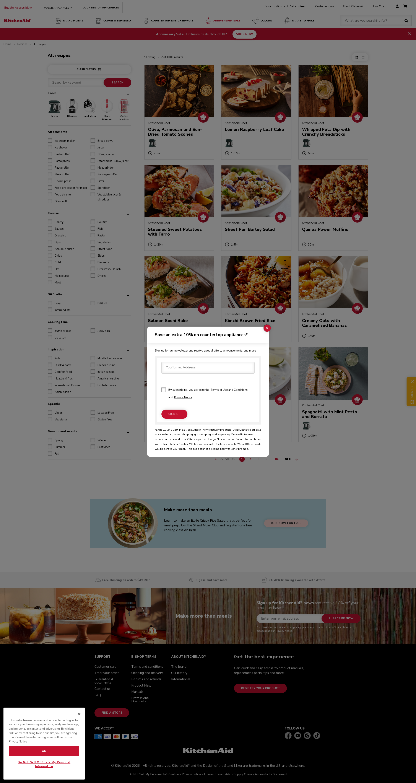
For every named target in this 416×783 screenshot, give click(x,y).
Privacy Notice (183, 397)
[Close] (79, 714)
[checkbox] (163, 389)
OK (44, 751)
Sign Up (174, 414)
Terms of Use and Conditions (229, 390)
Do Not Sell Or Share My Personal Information (44, 764)
